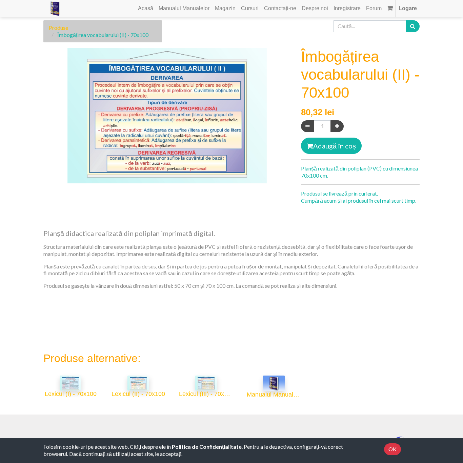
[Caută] (413, 26)
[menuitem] (145, 8)
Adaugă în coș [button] (334, 146)
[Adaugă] (337, 126)
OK (392, 449)
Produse (58, 27)
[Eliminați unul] (307, 126)
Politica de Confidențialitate (207, 446)
